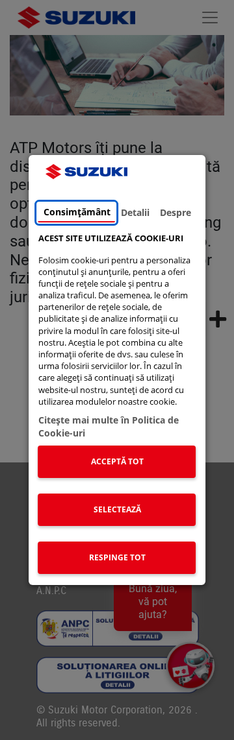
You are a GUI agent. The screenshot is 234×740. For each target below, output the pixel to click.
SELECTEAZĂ (117, 509)
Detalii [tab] (135, 212)
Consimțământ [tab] (77, 212)
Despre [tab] (175, 212)
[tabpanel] (117, 406)
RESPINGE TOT (117, 557)
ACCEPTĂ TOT (117, 461)
